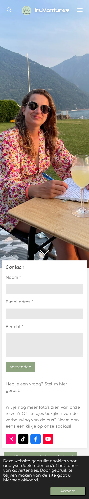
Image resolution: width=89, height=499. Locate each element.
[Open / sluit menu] (79, 10)
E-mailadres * (19, 302)
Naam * (13, 277)
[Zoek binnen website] (9, 10)
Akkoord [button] (67, 491)
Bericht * (14, 327)
